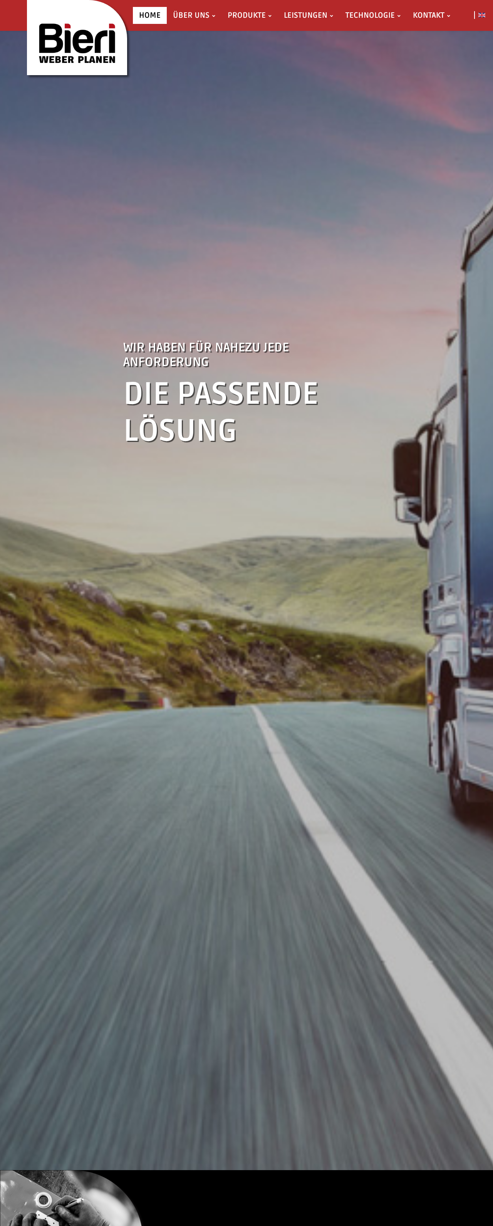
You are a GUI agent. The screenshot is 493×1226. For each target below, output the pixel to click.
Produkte (247, 15)
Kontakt (428, 15)
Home (150, 15)
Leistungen (305, 15)
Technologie (370, 15)
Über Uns (191, 15)
